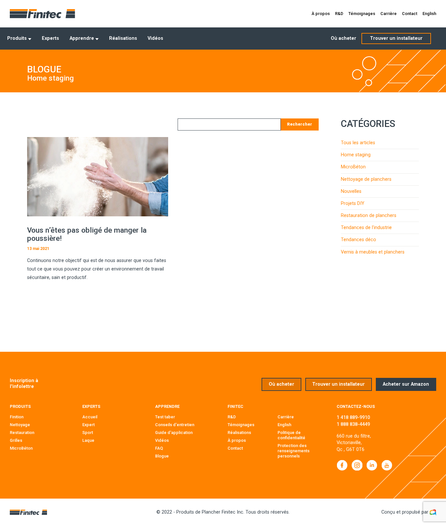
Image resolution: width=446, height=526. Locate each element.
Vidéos (155, 38)
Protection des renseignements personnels (294, 450)
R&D (339, 13)
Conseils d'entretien (174, 424)
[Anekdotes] (433, 512)
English (429, 13)
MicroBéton (353, 167)
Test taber (165, 416)
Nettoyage (20, 424)
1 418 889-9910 (353, 417)
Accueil (89, 416)
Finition (17, 416)
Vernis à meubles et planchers (373, 252)
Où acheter (343, 38)
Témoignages (361, 13)
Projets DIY (352, 203)
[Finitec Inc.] (42, 13)
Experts (50, 38)
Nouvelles (351, 191)
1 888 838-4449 (353, 424)
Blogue (162, 456)
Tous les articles (358, 143)
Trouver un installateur (396, 38)
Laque (88, 440)
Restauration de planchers (368, 215)
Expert (88, 424)
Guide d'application (174, 432)
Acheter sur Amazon (406, 384)
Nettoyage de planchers (366, 179)
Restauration (22, 432)
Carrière (388, 13)
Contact (409, 13)
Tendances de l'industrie (366, 227)
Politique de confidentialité (291, 435)
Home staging (356, 155)
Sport (87, 432)
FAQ (159, 448)
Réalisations (123, 38)
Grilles (16, 440)
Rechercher (299, 124)
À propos (320, 13)
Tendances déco (358, 239)
